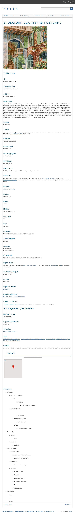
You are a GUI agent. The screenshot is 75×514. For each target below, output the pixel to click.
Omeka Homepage (24, 15)
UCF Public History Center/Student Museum (14, 296)
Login (65, 2)
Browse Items (51, 15)
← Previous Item (7, 504)
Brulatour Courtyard (15, 339)
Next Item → (68, 504)
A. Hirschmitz (6, 339)
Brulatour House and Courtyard (11, 304)
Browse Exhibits (65, 15)
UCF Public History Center (15, 133)
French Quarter (55, 339)
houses (65, 339)
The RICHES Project (9, 15)
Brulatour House (25, 339)
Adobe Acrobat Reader (9, 189)
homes (61, 339)
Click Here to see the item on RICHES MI (33, 356)
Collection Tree (39, 15)
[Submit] (71, 8)
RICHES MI (6, 289)
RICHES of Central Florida (55, 265)
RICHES (10, 9)
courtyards (48, 339)
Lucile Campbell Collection (10, 180)
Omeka (70, 511)
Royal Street (16, 340)
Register (71, 2)
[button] (13, 366)
